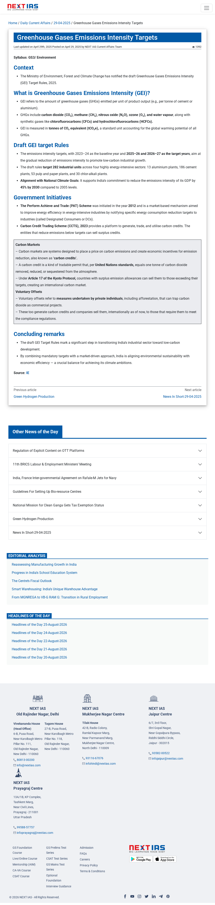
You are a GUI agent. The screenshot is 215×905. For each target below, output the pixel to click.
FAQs (83, 853)
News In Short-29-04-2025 (182, 397)
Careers (85, 859)
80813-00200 (25, 759)
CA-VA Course (22, 870)
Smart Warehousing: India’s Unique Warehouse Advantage (54, 589)
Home (12, 23)
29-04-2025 (62, 23)
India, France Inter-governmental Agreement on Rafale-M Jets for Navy (65, 478)
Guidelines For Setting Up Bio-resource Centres (47, 492)
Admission (86, 847)
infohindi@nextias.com (101, 763)
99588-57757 (25, 827)
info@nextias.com (29, 765)
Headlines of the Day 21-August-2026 (39, 649)
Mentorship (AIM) (24, 864)
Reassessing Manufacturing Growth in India (44, 564)
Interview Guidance (58, 886)
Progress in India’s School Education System (44, 573)
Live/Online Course (25, 858)
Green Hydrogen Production (34, 397)
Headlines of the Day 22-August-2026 (39, 641)
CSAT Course (21, 876)
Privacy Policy (89, 865)
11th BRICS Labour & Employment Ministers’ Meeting (52, 464)
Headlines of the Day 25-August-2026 (39, 625)
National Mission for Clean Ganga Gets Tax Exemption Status (58, 505)
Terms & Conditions (92, 871)
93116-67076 (94, 758)
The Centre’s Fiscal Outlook (32, 581)
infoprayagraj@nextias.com (35, 832)
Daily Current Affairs (35, 23)
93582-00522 (161, 753)
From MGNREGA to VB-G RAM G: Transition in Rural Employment (60, 597)
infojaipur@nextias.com (167, 758)
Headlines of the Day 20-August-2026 (39, 657)
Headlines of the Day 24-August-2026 (39, 633)
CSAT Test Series (57, 858)
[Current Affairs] (23, 7)
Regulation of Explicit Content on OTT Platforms (48, 451)
